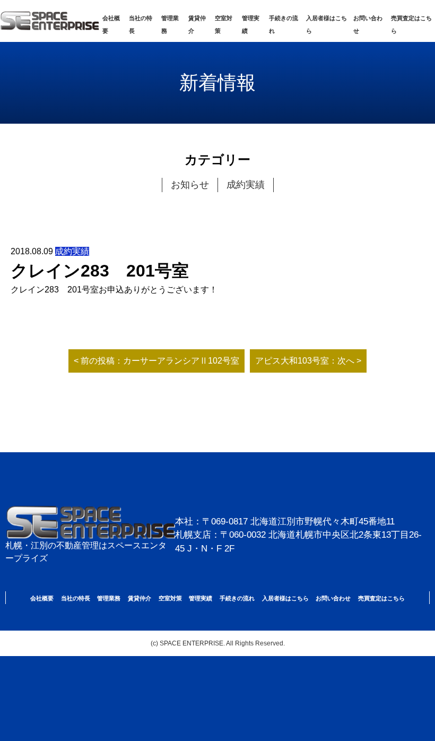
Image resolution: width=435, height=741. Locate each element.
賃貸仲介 (139, 598)
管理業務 (108, 598)
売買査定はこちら (381, 598)
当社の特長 (75, 598)
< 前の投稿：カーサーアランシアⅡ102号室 (156, 360)
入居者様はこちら (285, 598)
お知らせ (190, 184)
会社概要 (42, 598)
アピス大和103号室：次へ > (308, 360)
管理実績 (200, 598)
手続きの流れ (237, 598)
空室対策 (170, 598)
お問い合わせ (333, 598)
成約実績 (246, 184)
